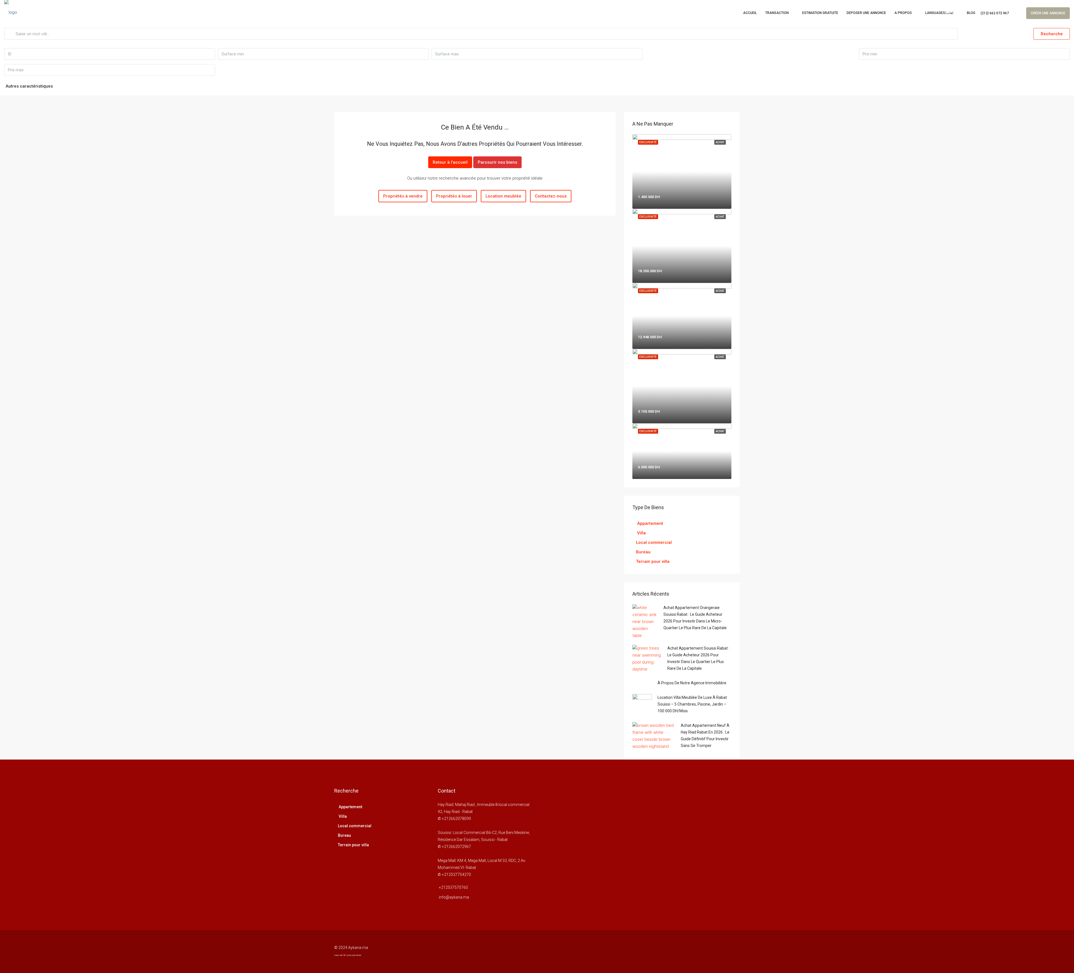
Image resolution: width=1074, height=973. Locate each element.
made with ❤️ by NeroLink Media (347, 955)
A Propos (903, 13)
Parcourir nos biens (497, 162)
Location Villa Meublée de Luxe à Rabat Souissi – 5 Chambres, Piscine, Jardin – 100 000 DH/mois (692, 704)
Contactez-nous (551, 196)
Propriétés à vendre (403, 196)
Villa (641, 532)
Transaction (777, 13)
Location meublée (503, 196)
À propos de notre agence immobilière (692, 683)
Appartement (649, 523)
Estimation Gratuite (820, 13)
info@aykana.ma (454, 897)
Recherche (1052, 33)
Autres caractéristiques (29, 86)
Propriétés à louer (454, 196)
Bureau (643, 551)
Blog (971, 13)
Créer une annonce (1048, 13)
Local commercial (654, 542)
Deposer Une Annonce (866, 13)
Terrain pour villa (653, 561)
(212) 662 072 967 (995, 13)
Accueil (750, 13)
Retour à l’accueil (450, 162)
